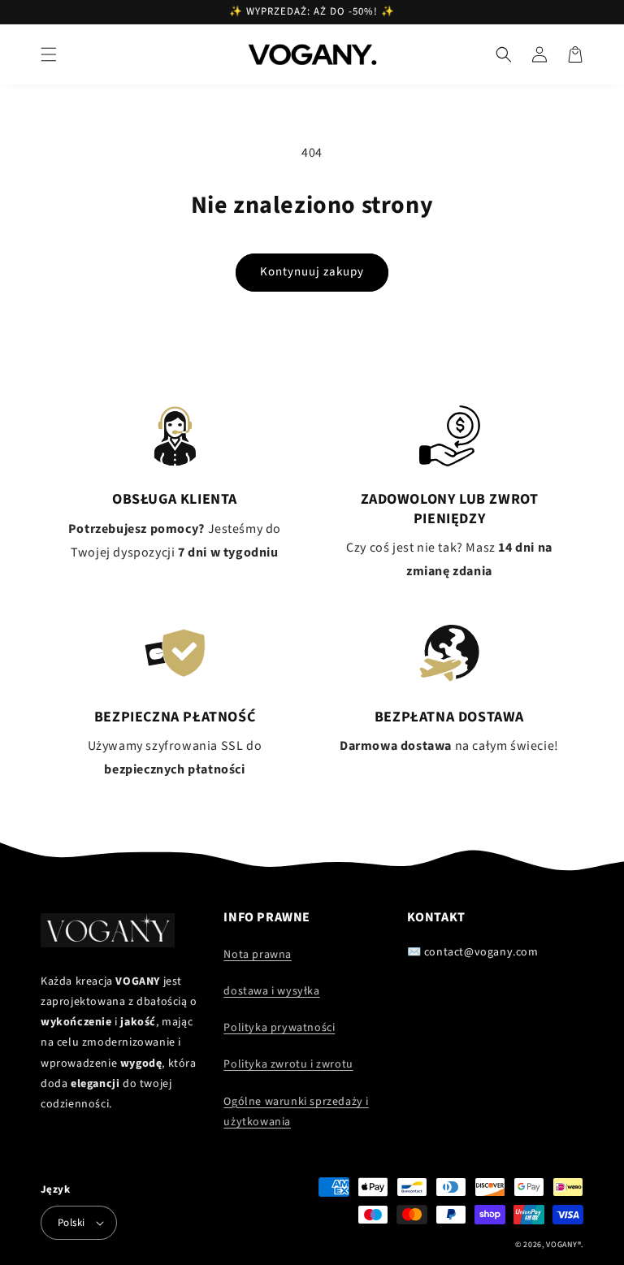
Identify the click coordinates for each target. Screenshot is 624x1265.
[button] (49, 54)
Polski (71, 1222)
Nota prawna (257, 955)
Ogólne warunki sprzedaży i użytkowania (296, 1112)
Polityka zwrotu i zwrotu (288, 1064)
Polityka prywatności (279, 1028)
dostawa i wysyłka (271, 991)
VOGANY (561, 1244)
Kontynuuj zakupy (312, 271)
